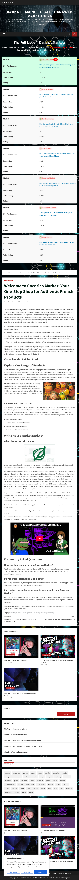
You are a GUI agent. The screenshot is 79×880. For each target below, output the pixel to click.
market (30, 613)
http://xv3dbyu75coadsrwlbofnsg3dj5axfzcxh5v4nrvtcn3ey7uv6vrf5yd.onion (58, 184)
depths (34, 777)
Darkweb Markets (64, 873)
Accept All (40, 872)
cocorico (18, 613)
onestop (36, 613)
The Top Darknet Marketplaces (21, 646)
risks (29, 788)
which (24, 792)
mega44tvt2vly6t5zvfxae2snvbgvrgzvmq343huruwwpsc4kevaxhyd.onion (57, 243)
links (55, 781)
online (7, 788)
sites (49, 788)
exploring (58, 777)
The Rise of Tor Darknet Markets (16, 735)
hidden (32, 781)
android (25, 773)
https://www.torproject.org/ (61, 47)
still (55, 788)
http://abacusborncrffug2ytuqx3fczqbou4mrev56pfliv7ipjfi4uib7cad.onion (57, 95)
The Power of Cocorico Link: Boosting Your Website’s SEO (20, 619)
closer (40, 773)
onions (65, 784)
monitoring (30, 784)
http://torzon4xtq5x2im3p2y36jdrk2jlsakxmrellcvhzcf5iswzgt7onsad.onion (57, 125)
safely (35, 788)
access (7, 773)
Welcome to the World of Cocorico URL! (60, 618)
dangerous (9, 777)
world (31, 792)
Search (7, 708)
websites (8, 792)
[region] (26, 865)
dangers (18, 777)
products (43, 613)
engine (49, 777)
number (50, 784)
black (33, 773)
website (69, 788)
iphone (48, 781)
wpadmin (8, 302)
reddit (22, 788)
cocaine (47, 773)
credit (64, 773)
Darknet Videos (74, 34)
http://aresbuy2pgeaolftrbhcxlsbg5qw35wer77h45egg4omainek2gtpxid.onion (57, 154)
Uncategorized (8, 280)
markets (21, 784)
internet (40, 781)
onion (58, 784)
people (14, 788)
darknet (27, 777)
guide (16, 781)
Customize (13, 872)
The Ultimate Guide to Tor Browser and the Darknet (58, 646)
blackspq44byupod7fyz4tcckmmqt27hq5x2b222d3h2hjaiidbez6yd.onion (57, 214)
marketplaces (10, 784)
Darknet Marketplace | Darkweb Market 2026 (39, 14)
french (25, 613)
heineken (24, 781)
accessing (16, 773)
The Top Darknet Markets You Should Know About (21, 679)
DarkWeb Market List (40, 878)
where (16, 792)
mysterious (41, 784)
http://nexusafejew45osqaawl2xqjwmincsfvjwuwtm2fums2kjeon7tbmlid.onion (57, 66)
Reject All (27, 872)
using (61, 788)
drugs (42, 777)
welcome (50, 613)
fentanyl (8, 781)
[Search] (69, 34)
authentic (12, 613)
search (43, 788)
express (67, 777)
